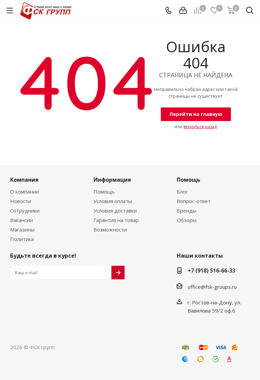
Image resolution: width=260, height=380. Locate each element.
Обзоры (186, 220)
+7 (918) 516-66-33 (211, 270)
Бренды (186, 210)
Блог (182, 191)
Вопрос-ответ (194, 201)
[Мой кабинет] (183, 10)
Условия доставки (115, 210)
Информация (112, 179)
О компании (24, 191)
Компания (24, 179)
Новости (20, 201)
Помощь (104, 191)
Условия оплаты (112, 201)
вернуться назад (200, 126)
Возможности (110, 229)
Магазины (22, 229)
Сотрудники (25, 210)
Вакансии (21, 220)
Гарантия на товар (116, 220)
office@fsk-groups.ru (212, 286)
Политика (22, 239)
